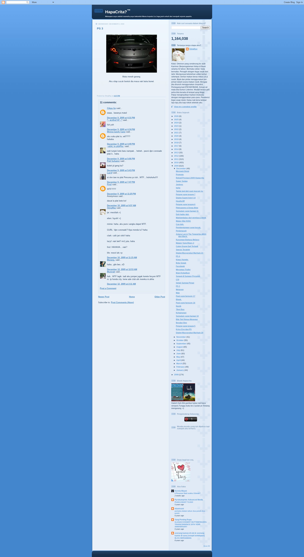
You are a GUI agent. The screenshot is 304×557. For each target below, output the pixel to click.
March (179, 363)
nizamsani (179, 508)
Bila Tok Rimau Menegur (187, 319)
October (180, 340)
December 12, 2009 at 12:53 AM (122, 269)
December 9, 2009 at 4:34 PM (121, 129)
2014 (176, 149)
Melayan (180, 289)
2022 (176, 129)
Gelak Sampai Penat (185, 283)
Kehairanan (181, 313)
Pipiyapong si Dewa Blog (187, 208)
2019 (176, 139)
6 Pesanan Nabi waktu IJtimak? (188, 493)
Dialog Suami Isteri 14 (186, 198)
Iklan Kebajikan (183, 273)
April (178, 360)
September (181, 344)
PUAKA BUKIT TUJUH (184, 502)
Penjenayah (181, 231)
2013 (176, 153)
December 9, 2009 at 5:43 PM (121, 170)
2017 (176, 146)
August (179, 347)
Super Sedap (181, 181)
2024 (176, 123)
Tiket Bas (180, 309)
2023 (176, 126)
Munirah (111, 272)
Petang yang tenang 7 (185, 194)
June (178, 354)
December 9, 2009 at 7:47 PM (121, 182)
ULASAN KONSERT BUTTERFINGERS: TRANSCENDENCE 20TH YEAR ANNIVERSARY (191, 524)
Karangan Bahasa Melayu (187, 240)
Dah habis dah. (182, 214)
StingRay (111, 208)
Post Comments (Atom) (122, 302)
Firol (109, 184)
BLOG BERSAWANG (183, 538)
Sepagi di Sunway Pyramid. (188, 276)
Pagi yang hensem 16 (185, 303)
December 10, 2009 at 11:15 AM (122, 257)
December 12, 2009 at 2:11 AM (121, 284)
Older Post (160, 297)
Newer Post (103, 297)
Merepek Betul (182, 171)
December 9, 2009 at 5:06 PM (121, 159)
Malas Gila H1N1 (183, 221)
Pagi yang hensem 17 (185, 296)
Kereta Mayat (181, 491)
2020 (176, 136)
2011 (176, 159)
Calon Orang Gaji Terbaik (187, 246)
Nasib (178, 306)
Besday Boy (181, 323)
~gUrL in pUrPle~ (115, 146)
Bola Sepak (181, 263)
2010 (176, 162)
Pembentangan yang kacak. (188, 227)
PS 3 (100, 28)
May (178, 357)
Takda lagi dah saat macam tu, (189, 191)
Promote (180, 174)
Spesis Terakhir (183, 250)
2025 (176, 119)
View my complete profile (185, 107)
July (178, 350)
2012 (176, 156)
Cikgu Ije (111, 108)
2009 (176, 166)
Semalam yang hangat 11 (187, 211)
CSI (177, 279)
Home (132, 297)
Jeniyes (179, 184)
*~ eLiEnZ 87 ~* (114, 120)
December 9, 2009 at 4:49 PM (121, 144)
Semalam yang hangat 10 (187, 316)
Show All (206, 546)
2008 (176, 375)
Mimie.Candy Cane (116, 132)
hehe (178, 188)
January (180, 370)
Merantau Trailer (183, 270)
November (181, 337)
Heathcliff (180, 201)
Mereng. (111, 260)
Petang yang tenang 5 (185, 326)
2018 (176, 143)
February (180, 367)
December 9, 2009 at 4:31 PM (121, 118)
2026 (176, 116)
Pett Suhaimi (113, 161)
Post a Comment (108, 288)
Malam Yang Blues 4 (185, 243)
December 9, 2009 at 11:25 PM (121, 194)
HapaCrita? (117, 11)
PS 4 (178, 256)
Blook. (179, 299)
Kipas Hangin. (182, 260)
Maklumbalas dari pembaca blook (191, 218)
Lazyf (109, 173)
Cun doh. (180, 224)
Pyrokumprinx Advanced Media (189, 500)
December (181, 168)
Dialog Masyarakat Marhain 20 (189, 333)
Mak (178, 293)
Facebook (180, 266)
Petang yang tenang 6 (185, 204)
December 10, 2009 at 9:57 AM (121, 205)
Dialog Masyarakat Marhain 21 (189, 253)
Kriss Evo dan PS (184, 329)
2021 (176, 133)
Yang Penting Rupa (183, 520)
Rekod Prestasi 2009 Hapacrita (190, 178)
